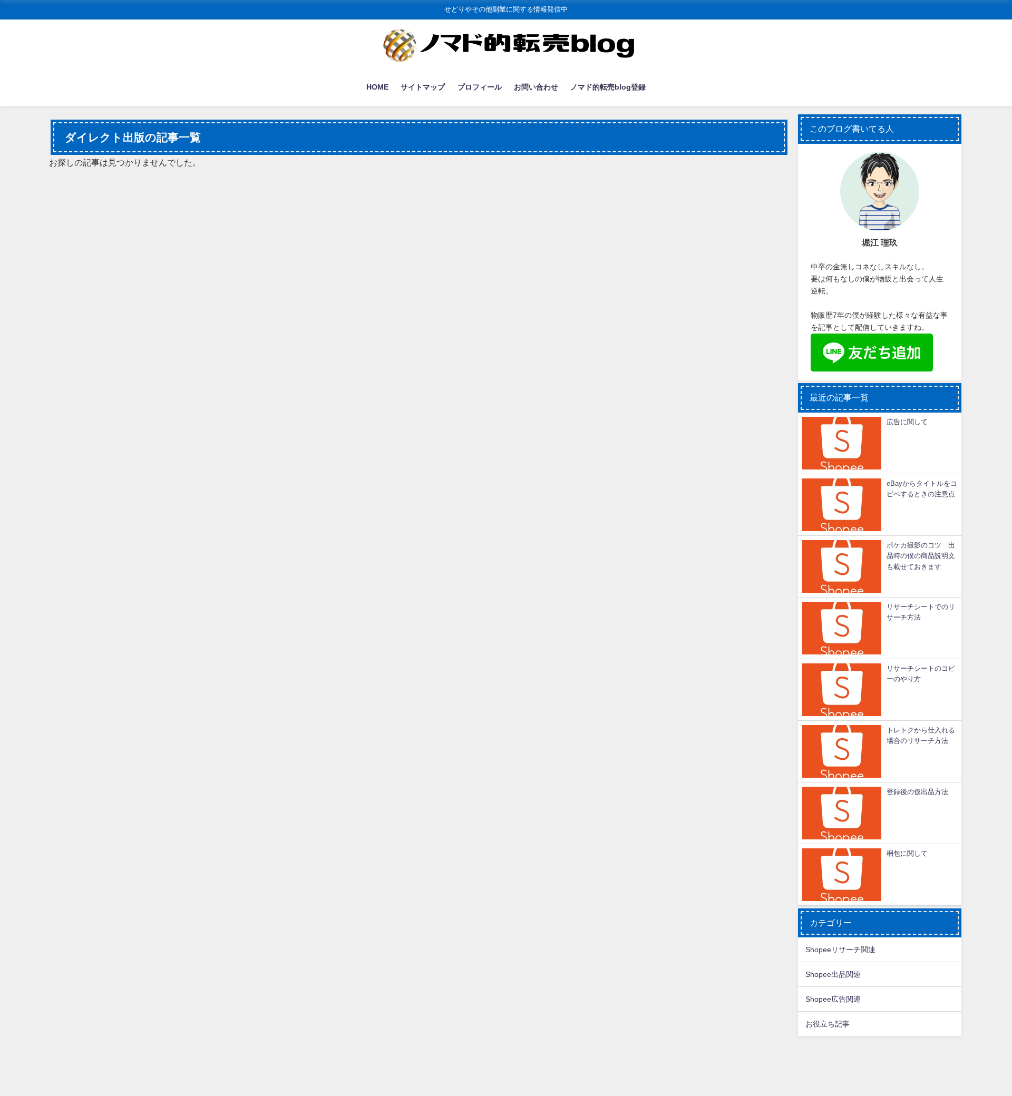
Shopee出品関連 (833, 974)
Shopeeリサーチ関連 (840, 949)
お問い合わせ (536, 87)
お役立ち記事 (827, 1024)
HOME (377, 87)
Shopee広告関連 (833, 999)
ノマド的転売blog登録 (608, 87)
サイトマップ (423, 87)
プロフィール (480, 87)
